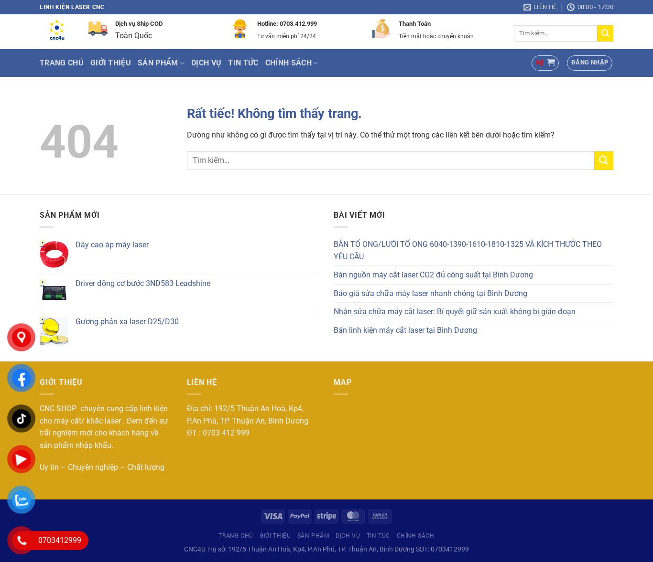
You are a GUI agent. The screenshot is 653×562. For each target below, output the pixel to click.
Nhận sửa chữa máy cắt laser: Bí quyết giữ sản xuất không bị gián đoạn (455, 311)
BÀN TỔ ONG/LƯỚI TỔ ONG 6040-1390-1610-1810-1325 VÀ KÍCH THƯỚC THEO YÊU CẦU (468, 250)
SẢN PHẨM (158, 62)
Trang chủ (62, 62)
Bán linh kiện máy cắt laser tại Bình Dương (405, 330)
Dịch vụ (206, 62)
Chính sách (288, 62)
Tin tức (243, 62)
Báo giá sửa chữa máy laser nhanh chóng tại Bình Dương (430, 293)
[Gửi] (605, 33)
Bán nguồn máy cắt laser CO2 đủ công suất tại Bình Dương (433, 274)
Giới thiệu (110, 62)
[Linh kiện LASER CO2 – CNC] (57, 32)
